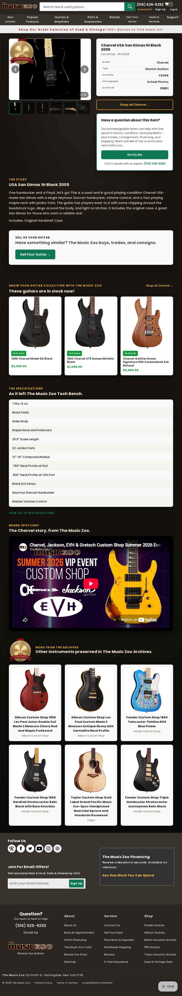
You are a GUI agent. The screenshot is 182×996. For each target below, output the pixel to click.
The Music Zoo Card (77, 947)
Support (172, 17)
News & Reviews (154, 19)
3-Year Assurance (116, 962)
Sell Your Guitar (132, 19)
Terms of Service (67, 982)
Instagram (48, 849)
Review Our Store (75, 954)
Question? (144, 9)
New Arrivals (10, 19)
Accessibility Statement (97, 982)
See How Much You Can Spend (128, 875)
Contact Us (112, 925)
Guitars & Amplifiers (61, 19)
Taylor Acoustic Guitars (160, 954)
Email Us (31, 932)
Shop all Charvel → (135, 105)
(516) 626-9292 (150, 4)
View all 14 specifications (31, 513)
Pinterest (57, 849)
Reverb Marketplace (12, 849)
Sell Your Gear (113, 932)
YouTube (39, 849)
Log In (174, 9)
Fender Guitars (154, 925)
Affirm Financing (75, 940)
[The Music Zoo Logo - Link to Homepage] (19, 5)
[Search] (129, 6)
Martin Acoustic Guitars (160, 940)
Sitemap (70, 962)
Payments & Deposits (119, 940)
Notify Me (134, 155)
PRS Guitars (152, 947)
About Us (70, 925)
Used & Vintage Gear (158, 962)
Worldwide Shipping (117, 947)
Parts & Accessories (93, 19)
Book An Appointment (79, 932)
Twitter (30, 849)
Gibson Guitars (154, 932)
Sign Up (160, 9)
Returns (109, 954)
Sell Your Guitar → (35, 254)
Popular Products (32, 19)
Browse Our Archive (31, 953)
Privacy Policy (43, 982)
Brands (115, 17)
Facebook (21, 849)
